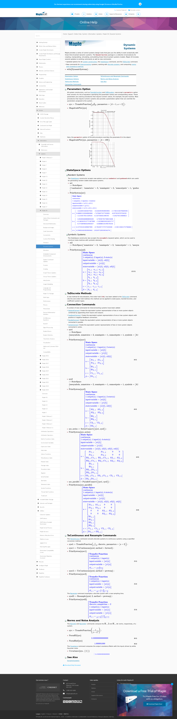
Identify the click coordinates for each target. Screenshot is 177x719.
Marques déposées (103, 716)
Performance (46, 301)
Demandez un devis (135, 10)
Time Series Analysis (49, 339)
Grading (45, 269)
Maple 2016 (45, 359)
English (43, 714)
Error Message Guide (46, 121)
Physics (41, 67)
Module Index (44, 461)
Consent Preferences (92, 716)
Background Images (48, 227)
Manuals (41, 561)
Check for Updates (45, 514)
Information (43, 140)
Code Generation (48, 231)
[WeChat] (81, 701)
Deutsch (55, 714)
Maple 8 (44, 169)
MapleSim (41, 573)
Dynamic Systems (48, 246)
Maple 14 (44, 195)
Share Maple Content (45, 59)
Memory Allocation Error (47, 535)
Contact (65, 680)
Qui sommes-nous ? (42, 680)
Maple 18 (44, 210)
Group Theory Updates (49, 276)
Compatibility (47, 352)
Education (41, 99)
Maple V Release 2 (47, 416)
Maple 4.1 (44, 401)
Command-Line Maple (46, 125)
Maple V (44, 412)
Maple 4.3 (44, 408)
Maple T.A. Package (48, 293)
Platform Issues (44, 539)
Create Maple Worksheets (46, 50)
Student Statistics (48, 335)
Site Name (44, 480)
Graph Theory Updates (49, 273)
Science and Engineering (45, 82)
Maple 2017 (45, 363)
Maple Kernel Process (46, 528)
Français (49, 714)
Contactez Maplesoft (121, 10)
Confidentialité (82, 716)
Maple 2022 (45, 382)
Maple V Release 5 (47, 424)
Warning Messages (45, 546)
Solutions (93, 688)
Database (46, 242)
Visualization (46, 342)
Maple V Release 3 (47, 157)
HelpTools (42, 137)
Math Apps (42, 95)
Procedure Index (45, 469)
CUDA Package (44, 114)
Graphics (41, 78)
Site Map (111, 716)
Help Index (44, 450)
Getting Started (43, 42)
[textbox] (78, 69)
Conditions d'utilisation (72, 716)
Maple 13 (44, 191)
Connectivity (42, 86)
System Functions (46, 488)
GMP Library (43, 518)
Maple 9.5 (44, 176)
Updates (43, 154)
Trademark (44, 495)
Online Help (77, 34)
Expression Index (46, 446)
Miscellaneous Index (46, 458)
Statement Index (45, 484)
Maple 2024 (45, 390)
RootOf (45, 323)
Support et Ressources (97, 695)
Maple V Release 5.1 (47, 427)
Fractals (45, 265)
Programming (42, 74)
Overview (46, 214)
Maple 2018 (45, 367)
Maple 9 (44, 172)
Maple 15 (44, 199)
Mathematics (42, 63)
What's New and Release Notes (47, 46)
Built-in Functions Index (47, 439)
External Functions (45, 129)
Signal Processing (48, 327)
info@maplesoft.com (71, 693)
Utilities (42, 511)
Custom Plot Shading (49, 239)
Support (70, 34)
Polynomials (46, 308)
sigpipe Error (43, 543)
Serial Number (45, 477)
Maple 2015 (45, 356)
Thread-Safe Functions (47, 492)
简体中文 (66, 714)
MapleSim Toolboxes (44, 577)
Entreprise (94, 699)
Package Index (45, 465)
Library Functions (46, 454)
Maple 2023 (45, 386)
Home (65, 34)
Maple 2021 (45, 378)
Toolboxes (41, 569)
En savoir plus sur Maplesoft (42, 703)
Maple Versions (44, 531)
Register (43, 473)
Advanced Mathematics (49, 223)
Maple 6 (44, 161)
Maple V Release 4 (47, 420)
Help (41, 133)
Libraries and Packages (46, 503)
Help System (46, 280)
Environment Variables (47, 443)
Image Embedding (48, 284)
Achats (93, 691)
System (41, 110)
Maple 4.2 (44, 405)
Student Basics (47, 331)
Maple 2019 (45, 371)
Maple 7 (44, 165)
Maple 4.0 (44, 397)
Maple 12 (44, 188)
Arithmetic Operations (47, 431)
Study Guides (42, 103)
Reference (41, 106)
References (44, 150)
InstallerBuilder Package (46, 499)
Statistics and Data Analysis (46, 70)
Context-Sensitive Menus (47, 118)
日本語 (60, 714)
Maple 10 (44, 180)
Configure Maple (43, 565)
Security (42, 507)
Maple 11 (44, 184)
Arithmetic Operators (47, 435)
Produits (93, 684)
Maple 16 (44, 203)
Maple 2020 (45, 374)
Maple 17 (44, 207)
